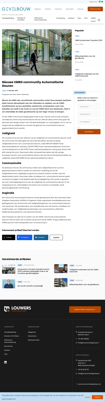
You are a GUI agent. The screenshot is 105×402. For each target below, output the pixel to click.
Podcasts (48, 9)
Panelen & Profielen (21, 19)
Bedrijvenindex (95, 9)
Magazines (37, 9)
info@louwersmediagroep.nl (88, 343)
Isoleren (71, 18)
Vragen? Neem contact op (84, 309)
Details (87, 397)
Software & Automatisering (40, 19)
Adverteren (58, 9)
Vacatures (80, 9)
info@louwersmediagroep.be (88, 373)
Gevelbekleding (8, 18)
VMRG (93, 18)
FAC (86, 18)
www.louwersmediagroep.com (89, 384)
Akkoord (97, 397)
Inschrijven (89, 132)
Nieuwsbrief (69, 9)
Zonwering (60, 18)
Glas (79, 18)
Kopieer (56, 237)
